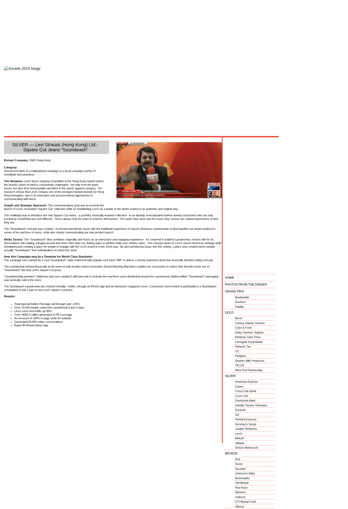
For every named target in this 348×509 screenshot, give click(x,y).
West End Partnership (248, 370)
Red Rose (241, 487)
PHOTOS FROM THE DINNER (246, 284)
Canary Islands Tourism (250, 323)
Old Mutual (241, 482)
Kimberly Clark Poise (248, 337)
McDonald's (242, 478)
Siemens (240, 492)
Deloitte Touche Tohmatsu (251, 405)
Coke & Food (243, 327)
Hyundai (240, 468)
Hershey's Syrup (245, 424)
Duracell (240, 409)
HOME (229, 277)
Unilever (240, 497)
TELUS (239, 365)
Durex (239, 463)
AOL (238, 459)
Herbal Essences (246, 419)
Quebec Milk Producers (249, 360)
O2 (237, 351)
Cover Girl (241, 395)
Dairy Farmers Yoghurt (249, 332)
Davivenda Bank (245, 400)
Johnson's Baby (245, 473)
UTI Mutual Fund (245, 501)
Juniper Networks (246, 428)
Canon (239, 386)
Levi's (238, 433)
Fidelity (239, 306)
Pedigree (240, 355)
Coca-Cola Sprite (245, 391)
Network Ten (243, 346)
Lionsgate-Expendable (249, 341)
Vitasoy (239, 506)
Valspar (239, 443)
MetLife (239, 438)
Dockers (240, 301)
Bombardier (242, 297)
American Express (246, 381)
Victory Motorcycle (246, 447)
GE (237, 414)
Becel (238, 318)
